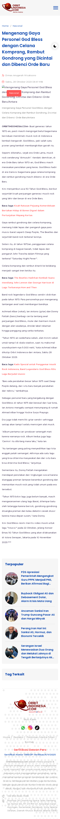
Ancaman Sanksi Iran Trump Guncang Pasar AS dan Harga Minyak (38, 614)
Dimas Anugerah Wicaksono (20, 75)
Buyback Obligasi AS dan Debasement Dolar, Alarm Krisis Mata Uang (37, 597)
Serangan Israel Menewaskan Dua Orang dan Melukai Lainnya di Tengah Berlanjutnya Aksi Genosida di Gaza (37, 651)
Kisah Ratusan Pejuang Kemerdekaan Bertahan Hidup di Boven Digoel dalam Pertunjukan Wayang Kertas (28, 211)
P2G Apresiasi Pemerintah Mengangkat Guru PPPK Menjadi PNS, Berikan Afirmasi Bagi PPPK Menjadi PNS (37, 578)
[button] (55, 7)
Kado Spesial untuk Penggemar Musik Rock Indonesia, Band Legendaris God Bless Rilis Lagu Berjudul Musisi (29, 369)
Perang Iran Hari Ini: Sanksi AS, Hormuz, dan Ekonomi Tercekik (36, 632)
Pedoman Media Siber (41, 737)
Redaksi (18, 737)
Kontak (29, 742)
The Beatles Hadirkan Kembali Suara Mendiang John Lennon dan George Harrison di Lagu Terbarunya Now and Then (28, 283)
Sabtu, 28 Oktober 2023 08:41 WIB (24, 82)
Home (5, 26)
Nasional (17, 26)
